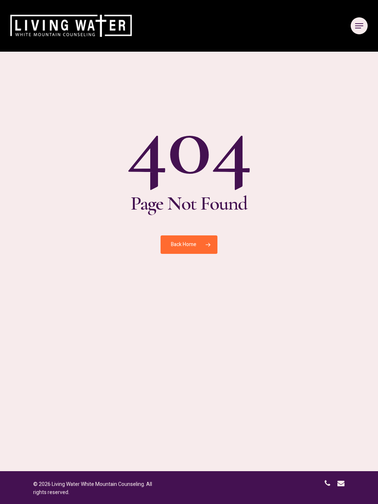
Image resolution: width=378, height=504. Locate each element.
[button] (359, 26)
